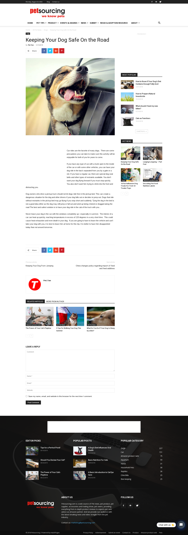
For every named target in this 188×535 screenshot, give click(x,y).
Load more (141, 131)
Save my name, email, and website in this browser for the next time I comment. (60, 396)
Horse (146, 159)
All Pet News (37, 30)
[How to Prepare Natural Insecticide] (127, 96)
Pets (160, 533)
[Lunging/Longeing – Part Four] (152, 153)
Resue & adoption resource (114, 23)
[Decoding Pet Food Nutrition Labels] (152, 175)
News (83, 23)
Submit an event (114, 533)
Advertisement (100, 533)
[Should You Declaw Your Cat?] (32, 463)
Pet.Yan (31, 45)
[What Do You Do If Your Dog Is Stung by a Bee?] (101, 316)
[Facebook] (152, 2)
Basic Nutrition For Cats (98, 460)
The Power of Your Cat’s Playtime (38, 328)
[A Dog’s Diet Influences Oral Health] (79, 450)
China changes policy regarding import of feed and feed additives (95, 267)
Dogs (46, 30)
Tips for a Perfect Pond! (50, 448)
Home (30, 23)
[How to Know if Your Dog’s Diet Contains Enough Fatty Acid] (127, 84)
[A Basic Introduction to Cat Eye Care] (79, 475)
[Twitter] (160, 2)
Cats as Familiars (143, 118)
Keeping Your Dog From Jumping (39, 266)
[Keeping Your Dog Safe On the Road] (130, 153)
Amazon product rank (33, 325)
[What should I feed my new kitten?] (127, 109)
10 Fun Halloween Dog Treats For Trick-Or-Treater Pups (129, 186)
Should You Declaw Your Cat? (53, 460)
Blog (48, 2)
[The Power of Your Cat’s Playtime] (40, 316)
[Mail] (156, 2)
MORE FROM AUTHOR (55, 302)
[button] (159, 23)
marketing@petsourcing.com (83, 522)
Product (52, 23)
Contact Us (126, 533)
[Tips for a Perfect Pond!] (32, 450)
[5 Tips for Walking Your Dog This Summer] (70, 316)
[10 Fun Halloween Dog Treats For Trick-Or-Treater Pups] (130, 175)
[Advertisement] (115, 13)
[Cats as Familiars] (127, 121)
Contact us (55, 2)
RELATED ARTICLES (35, 302)
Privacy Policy (88, 533)
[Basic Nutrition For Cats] (79, 463)
